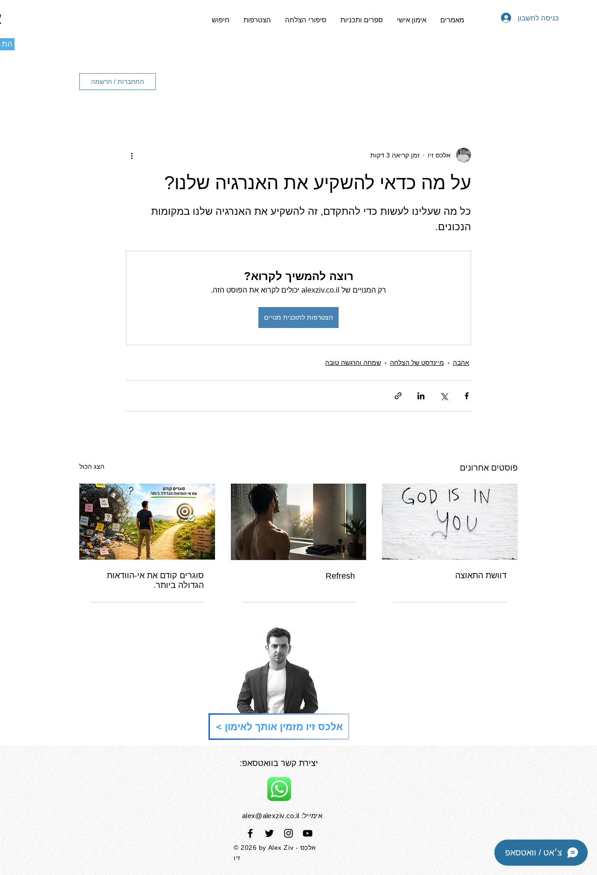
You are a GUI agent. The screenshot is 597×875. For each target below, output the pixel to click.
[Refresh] (299, 522)
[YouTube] (307, 833)
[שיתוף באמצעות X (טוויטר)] (443, 395)
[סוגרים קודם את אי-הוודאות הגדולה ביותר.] (147, 522)
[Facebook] (250, 833)
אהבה (461, 362)
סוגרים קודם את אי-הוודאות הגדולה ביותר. (155, 580)
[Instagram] (288, 833)
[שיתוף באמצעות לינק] (398, 395)
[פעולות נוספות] (131, 155)
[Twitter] (269, 833)
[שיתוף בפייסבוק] (466, 395)
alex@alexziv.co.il (270, 816)
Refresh (340, 576)
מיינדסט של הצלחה (417, 362)
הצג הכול (91, 466)
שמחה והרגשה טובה (353, 362)
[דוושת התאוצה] (450, 522)
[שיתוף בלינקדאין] (421, 395)
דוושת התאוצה (481, 575)
